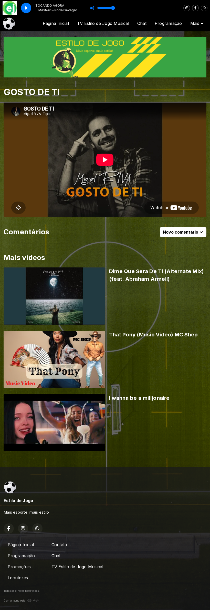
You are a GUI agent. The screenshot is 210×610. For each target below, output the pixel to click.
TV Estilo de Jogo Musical (103, 23)
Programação (168, 23)
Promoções (19, 566)
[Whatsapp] (204, 8)
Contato (59, 544)
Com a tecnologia (15, 600)
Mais (195, 23)
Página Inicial (56, 23)
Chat (141, 23)
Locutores (18, 577)
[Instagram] (186, 8)
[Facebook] (195, 8)
